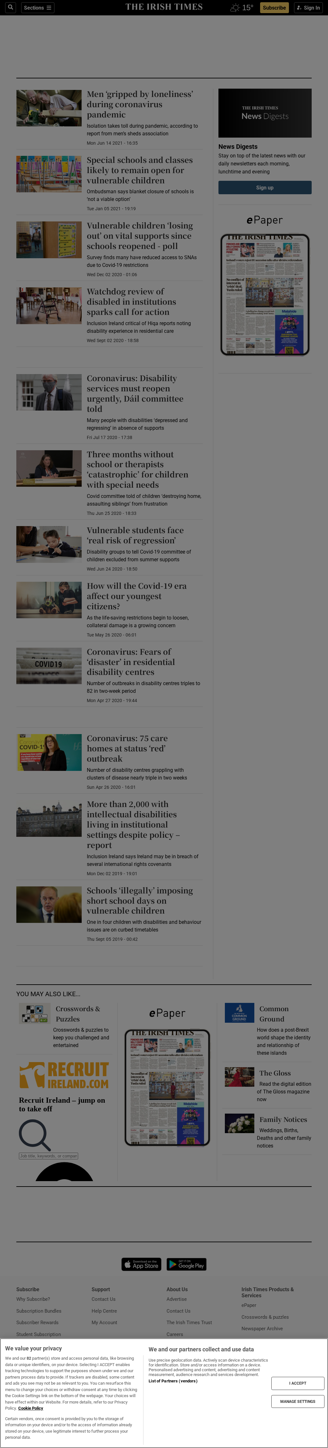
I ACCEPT (298, 1383)
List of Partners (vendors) (173, 1381)
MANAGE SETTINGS (298, 1401)
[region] (164, 1393)
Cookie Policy (30, 1408)
